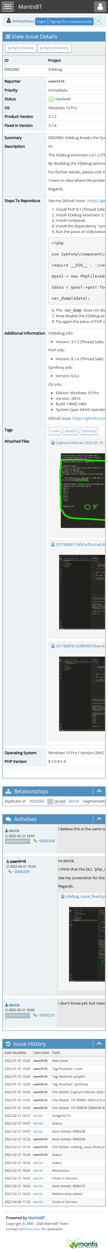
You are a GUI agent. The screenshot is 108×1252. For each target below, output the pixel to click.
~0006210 (46, 1015)
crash (54, 430)
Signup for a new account (71, 21)
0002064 (36, 801)
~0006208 (46, 840)
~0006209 (21, 871)
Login (41, 21)
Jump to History (54, 47)
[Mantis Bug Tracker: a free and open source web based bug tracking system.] (82, 1243)
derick (73, 801)
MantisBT (36, 1217)
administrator (29, 1229)
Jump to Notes (21, 47)
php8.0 (70, 430)
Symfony (89, 430)
